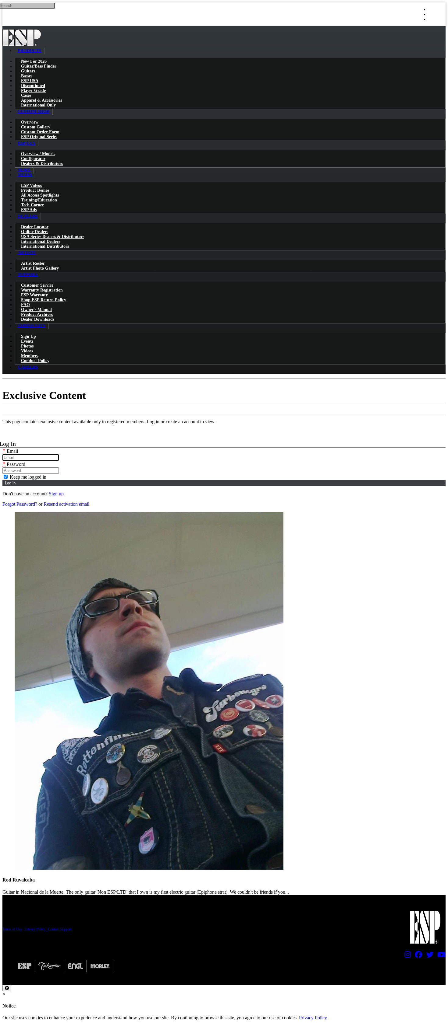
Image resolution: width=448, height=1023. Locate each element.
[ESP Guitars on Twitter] (428, 956)
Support (28, 274)
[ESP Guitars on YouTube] (440, 956)
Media (25, 175)
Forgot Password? (19, 504)
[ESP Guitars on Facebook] (417, 956)
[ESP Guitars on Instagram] (406, 956)
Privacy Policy (34, 929)
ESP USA (26, 143)
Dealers (27, 216)
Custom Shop (33, 111)
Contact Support (59, 929)
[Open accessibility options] (6, 988)
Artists (27, 252)
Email (10, 451)
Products (29, 50)
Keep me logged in (27, 477)
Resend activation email (66, 504)
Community (31, 325)
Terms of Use (12, 929)
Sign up (56, 493)
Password (13, 464)
